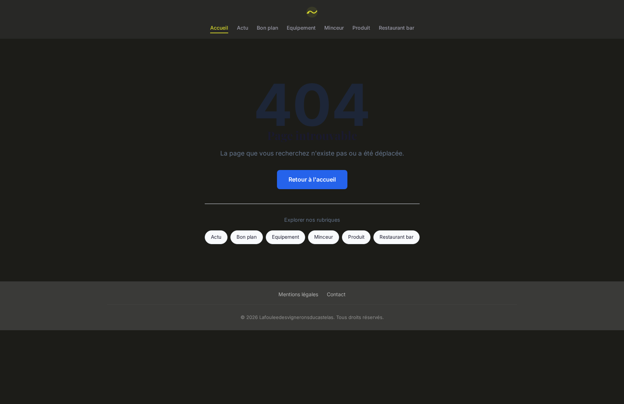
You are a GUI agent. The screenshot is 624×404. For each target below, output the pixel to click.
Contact (336, 294)
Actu (242, 28)
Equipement (301, 28)
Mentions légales (298, 294)
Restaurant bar (396, 28)
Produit (361, 28)
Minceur (334, 28)
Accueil (219, 28)
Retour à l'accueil (312, 179)
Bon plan (267, 28)
